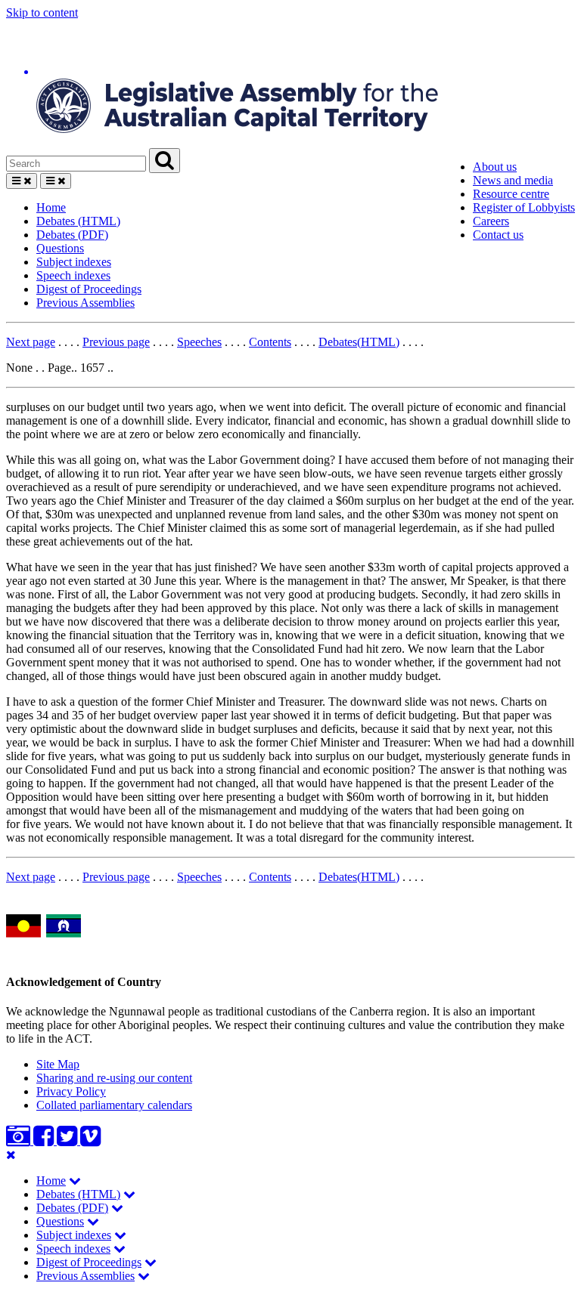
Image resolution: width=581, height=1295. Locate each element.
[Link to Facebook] (45, 1140)
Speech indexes (73, 275)
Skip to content (42, 12)
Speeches (199, 341)
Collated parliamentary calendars (114, 1105)
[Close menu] (11, 1154)
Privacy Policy (71, 1091)
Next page (30, 341)
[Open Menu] (21, 181)
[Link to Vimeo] (90, 1140)
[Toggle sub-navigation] (75, 1180)
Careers (491, 221)
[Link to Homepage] (290, 84)
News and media (513, 180)
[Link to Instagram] (19, 1140)
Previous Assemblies (85, 302)
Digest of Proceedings (88, 289)
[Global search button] (164, 160)
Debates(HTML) (358, 341)
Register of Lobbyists (524, 207)
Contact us (498, 234)
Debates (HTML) (78, 221)
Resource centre (511, 193)
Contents (270, 341)
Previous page (116, 341)
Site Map (57, 1064)
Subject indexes (73, 261)
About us (495, 166)
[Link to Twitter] (68, 1140)
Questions (60, 248)
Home (51, 207)
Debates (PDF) (72, 234)
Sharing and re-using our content (114, 1077)
